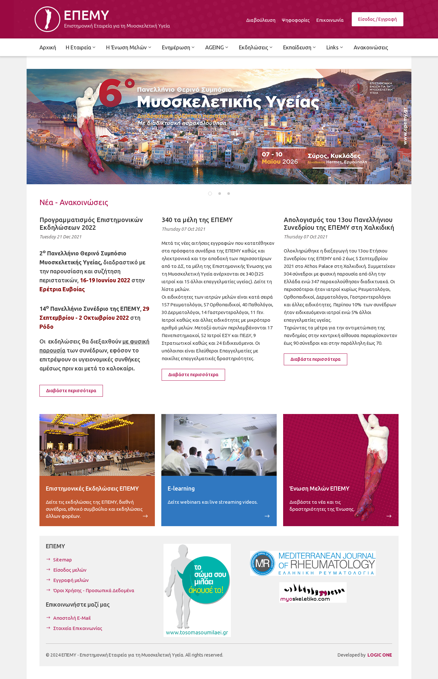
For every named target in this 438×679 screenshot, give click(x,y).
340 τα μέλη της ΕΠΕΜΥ (197, 219)
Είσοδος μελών (70, 570)
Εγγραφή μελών (71, 580)
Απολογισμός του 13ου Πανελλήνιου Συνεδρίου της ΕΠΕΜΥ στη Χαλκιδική (339, 223)
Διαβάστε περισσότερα (71, 390)
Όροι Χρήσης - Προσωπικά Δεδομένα (93, 590)
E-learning (181, 488)
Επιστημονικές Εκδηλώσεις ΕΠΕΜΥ (92, 488)
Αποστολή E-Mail (72, 618)
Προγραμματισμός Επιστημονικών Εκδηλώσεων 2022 (91, 223)
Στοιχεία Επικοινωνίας (77, 628)
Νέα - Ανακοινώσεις (73, 202)
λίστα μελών (175, 289)
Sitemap (62, 559)
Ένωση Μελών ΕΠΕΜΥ (320, 488)
